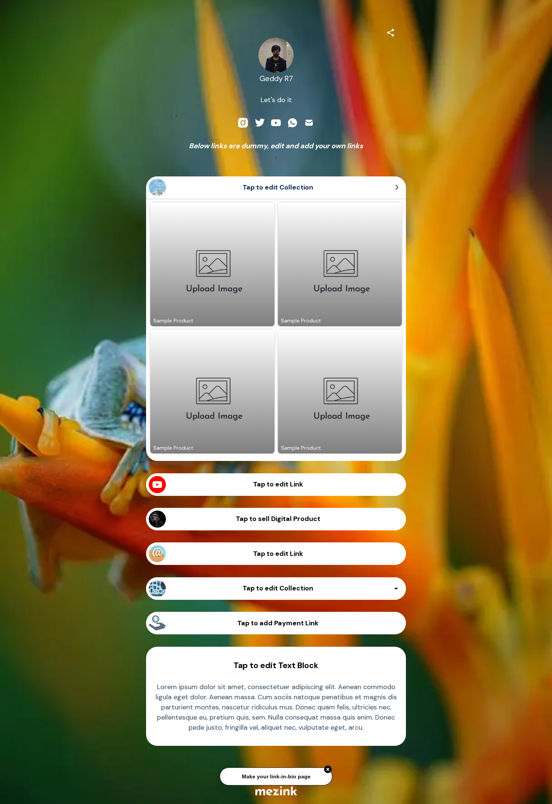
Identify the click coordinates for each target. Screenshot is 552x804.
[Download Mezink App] (276, 790)
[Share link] (390, 31)
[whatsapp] (292, 122)
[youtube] (276, 122)
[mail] (309, 122)
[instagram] (243, 122)
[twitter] (259, 122)
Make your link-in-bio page (275, 774)
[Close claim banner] (328, 767)
